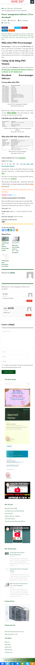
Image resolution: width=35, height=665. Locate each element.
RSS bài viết (8, 647)
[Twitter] (6, 230)
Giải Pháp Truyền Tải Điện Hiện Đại (14, 511)
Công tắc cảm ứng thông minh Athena (15, 521)
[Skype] (14, 230)
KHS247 (28, 660)
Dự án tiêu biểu (9, 513)
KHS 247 (7, 660)
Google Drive (22, 158)
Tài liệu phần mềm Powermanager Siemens (19, 570)
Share (5, 27)
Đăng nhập (8, 644)
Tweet (18, 27)
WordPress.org (8, 652)
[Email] (11, 230)
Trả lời (29, 300)
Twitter (14, 195)
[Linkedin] (8, 230)
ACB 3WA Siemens (10, 518)
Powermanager (24, 20)
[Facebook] (3, 230)
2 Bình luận (7, 23)
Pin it (25, 27)
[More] (17, 230)
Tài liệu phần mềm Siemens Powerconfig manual (5, 246)
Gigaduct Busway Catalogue (12, 516)
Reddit (12, 30)
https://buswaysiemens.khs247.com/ (14, 631)
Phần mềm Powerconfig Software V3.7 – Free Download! (15, 249)
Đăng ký (7, 642)
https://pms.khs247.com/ (11, 634)
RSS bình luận (8, 649)
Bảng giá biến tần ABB (11, 508)
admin (4, 20)
